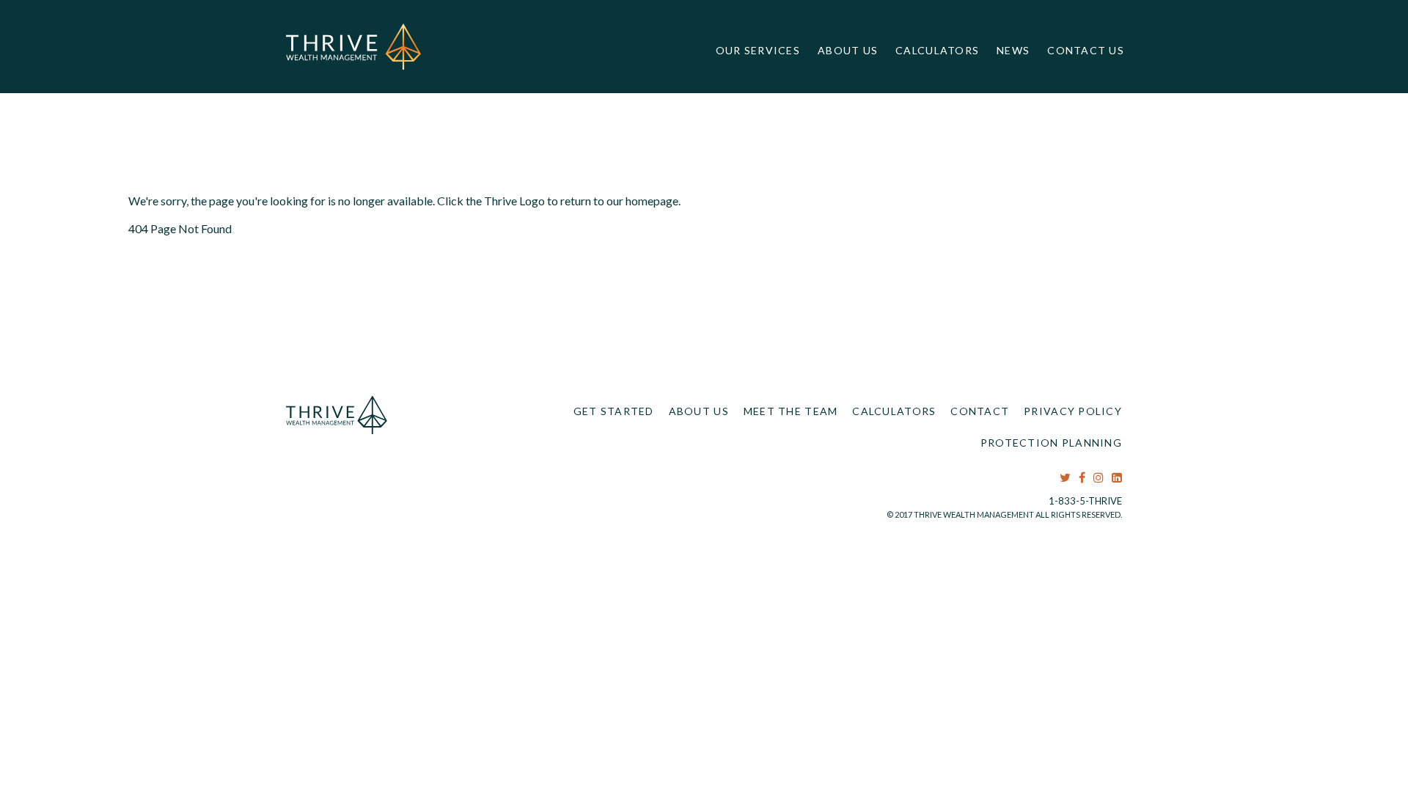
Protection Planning (1051, 442)
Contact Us (1085, 50)
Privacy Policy (1073, 411)
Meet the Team (791, 411)
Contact (979, 411)
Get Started (613, 411)
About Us (848, 50)
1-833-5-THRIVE (1085, 501)
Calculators (937, 50)
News (1013, 50)
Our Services (758, 50)
